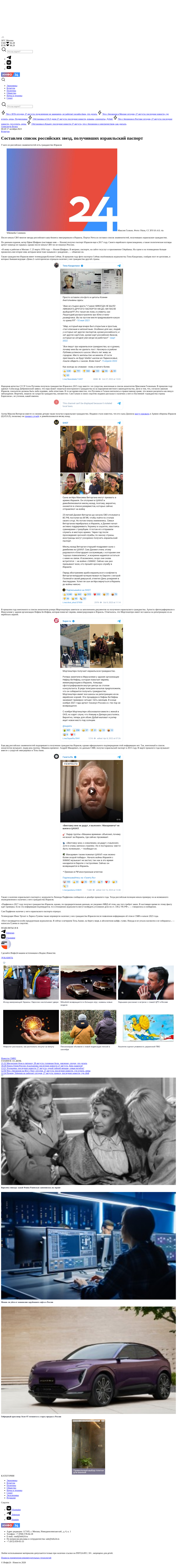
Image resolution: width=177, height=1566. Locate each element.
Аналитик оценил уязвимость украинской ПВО (139, 1046)
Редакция (11, 1498)
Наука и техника (14, 1490)
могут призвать (142, 414)
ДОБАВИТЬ (7, 958)
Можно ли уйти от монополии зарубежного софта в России (27, 1302)
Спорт (10, 1493)
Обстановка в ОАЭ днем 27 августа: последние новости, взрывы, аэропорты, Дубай (72, 119)
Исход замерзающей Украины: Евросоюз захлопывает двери (30, 1002)
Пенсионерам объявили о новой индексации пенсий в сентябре (85, 1048)
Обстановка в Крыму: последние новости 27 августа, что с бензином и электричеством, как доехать (78, 124)
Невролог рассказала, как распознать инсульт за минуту (28, 1046)
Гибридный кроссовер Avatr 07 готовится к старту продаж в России (31, 1417)
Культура (5, 131)
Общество (11, 1488)
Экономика (12, 1480)
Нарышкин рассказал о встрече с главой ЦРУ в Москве (143, 1002)
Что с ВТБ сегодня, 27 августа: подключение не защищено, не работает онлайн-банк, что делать (51, 114)
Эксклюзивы (13, 1495)
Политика (11, 1485)
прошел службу (32, 416)
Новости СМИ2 (8, 1058)
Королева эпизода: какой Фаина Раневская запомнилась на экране (30, 1188)
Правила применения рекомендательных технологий (26, 1558)
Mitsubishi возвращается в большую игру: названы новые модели (86, 1003)
